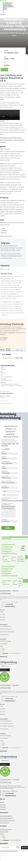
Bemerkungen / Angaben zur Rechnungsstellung (7, 504)
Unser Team (3, 804)
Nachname (3, 456)
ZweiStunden (5, 653)
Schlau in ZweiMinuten (8, 6)
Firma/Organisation (5, 461)
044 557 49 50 (4, 400)
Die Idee (2, 802)
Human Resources (4, 822)
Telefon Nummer (5, 476)
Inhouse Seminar (6, 538)
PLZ (2, 491)
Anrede (2, 449)
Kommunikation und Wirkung (7, 820)
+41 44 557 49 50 (9, 604)
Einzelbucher (5, 537)
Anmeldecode (4, 519)
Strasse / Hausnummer (6, 481)
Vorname (3, 451)
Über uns (5, 8)
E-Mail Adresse (4, 471)
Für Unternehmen (7, 4)
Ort (2, 495)
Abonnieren (24, 847)
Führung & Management (6, 816)
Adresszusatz (4, 485)
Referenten (3, 807)
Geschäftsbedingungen (5, 829)
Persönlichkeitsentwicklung (6, 818)
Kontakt (5, 9)
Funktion (3, 466)
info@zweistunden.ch (9, 606)
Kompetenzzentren (8, 5)
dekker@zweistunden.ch (7, 403)
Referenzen (3, 809)
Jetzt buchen (4, 70)
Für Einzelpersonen (7, 2)
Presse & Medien (4, 831)
